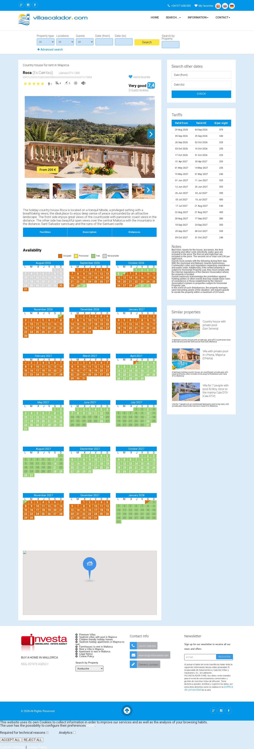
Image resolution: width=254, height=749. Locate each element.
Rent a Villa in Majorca (91, 649)
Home (155, 17)
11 (153, 366)
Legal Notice (85, 654)
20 (124, 374)
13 (124, 370)
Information (197, 17)
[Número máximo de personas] (48, 84)
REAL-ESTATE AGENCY (35, 664)
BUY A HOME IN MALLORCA (39, 657)
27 (124, 378)
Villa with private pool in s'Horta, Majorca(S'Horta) (215, 354)
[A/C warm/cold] (76, 83)
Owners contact (148, 664)
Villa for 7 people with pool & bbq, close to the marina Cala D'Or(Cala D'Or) (216, 391)
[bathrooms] (66, 83)
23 (142, 374)
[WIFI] (83, 83)
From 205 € (48, 170)
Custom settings (12, 747)
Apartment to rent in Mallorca (94, 651)
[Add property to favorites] (130, 77)
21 (130, 374)
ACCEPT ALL (10, 740)
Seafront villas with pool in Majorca (97, 637)
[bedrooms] (57, 83)
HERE (91, 725)
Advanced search (51, 49)
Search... (172, 17)
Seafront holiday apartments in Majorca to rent (99, 643)
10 (147, 366)
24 (147, 374)
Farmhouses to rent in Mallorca (95, 646)
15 (136, 370)
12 (118, 370)
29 (77, 285)
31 (147, 285)
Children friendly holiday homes (95, 639)
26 (118, 378)
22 (136, 374)
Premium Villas (87, 634)
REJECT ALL (33, 740)
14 (130, 370)
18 (153, 370)
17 (147, 370)
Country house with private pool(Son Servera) (214, 325)
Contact (222, 17)
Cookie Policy (86, 656)
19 (118, 374)
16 (142, 370)
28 (130, 378)
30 (83, 285)
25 (153, 374)
